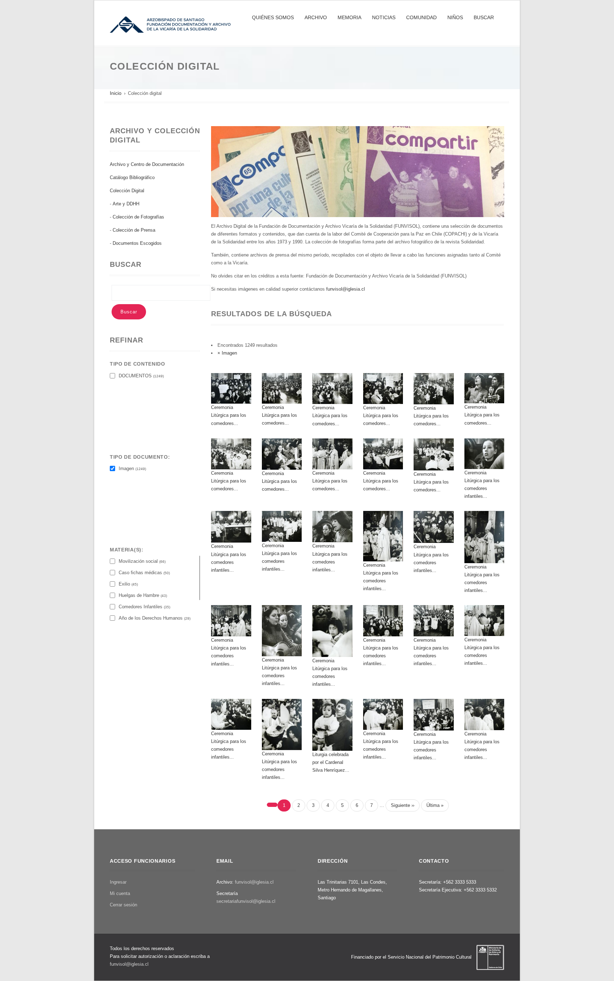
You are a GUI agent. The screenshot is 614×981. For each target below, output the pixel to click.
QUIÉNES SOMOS (273, 17)
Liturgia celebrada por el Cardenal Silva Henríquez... (330, 762)
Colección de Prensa (134, 230)
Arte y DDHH (126, 203)
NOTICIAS (383, 17)
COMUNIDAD (421, 17)
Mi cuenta (120, 893)
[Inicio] (170, 24)
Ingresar (118, 882)
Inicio (116, 93)
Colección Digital (127, 190)
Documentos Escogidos (137, 243)
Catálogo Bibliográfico (132, 177)
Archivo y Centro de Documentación (147, 164)
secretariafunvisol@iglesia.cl (245, 901)
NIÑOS (455, 17)
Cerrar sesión (123, 904)
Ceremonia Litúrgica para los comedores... (228, 415)
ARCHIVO (316, 17)
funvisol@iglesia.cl (345, 289)
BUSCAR (484, 17)
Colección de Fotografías (138, 217)
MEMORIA (349, 17)
